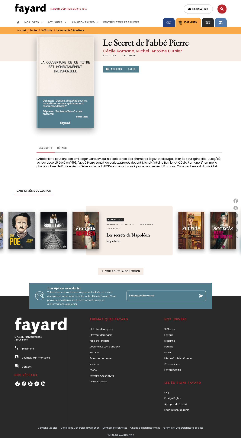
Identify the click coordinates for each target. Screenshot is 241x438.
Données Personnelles (115, 427)
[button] (198, 9)
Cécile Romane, (119, 51)
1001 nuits (46, 30)
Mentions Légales (47, 427)
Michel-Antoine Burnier (159, 51)
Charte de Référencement (145, 427)
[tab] (18, 22)
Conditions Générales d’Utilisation (80, 427)
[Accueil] (30, 9)
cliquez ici (71, 304)
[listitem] (17, 384)
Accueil (21, 30)
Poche (33, 30)
